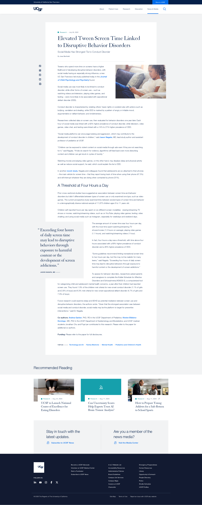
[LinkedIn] (36, 482)
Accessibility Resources (116, 468)
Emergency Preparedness (148, 465)
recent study (72, 171)
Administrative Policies (116, 471)
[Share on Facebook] (40, 66)
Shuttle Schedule (145, 484)
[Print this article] (40, 84)
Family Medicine (92, 345)
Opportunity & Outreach (147, 474)
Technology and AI (76, 345)
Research (126, 9)
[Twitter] (58, 482)
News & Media (152, 9)
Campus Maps (113, 481)
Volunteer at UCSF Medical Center (83, 468)
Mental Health (107, 345)
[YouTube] (41, 482)
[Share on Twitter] (40, 70)
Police (141, 481)
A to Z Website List (114, 465)
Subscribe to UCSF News (62, 443)
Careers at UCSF (114, 484)
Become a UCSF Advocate (80, 465)
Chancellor (112, 487)
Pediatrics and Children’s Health (128, 345)
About (102, 9)
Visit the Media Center (128, 443)
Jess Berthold (65, 56)
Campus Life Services (115, 477)
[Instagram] (47, 482)
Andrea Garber (75, 317)
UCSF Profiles (144, 487)
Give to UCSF (160, 2)
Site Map (113, 496)
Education (139, 9)
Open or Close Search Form (164, 9)
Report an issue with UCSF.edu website (143, 496)
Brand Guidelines (114, 474)
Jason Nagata (106, 137)
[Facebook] (52, 482)
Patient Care (113, 9)
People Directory (145, 477)
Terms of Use (123, 496)
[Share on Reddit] (40, 75)
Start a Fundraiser (77, 471)
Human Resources (145, 468)
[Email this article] (40, 79)
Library (141, 471)
